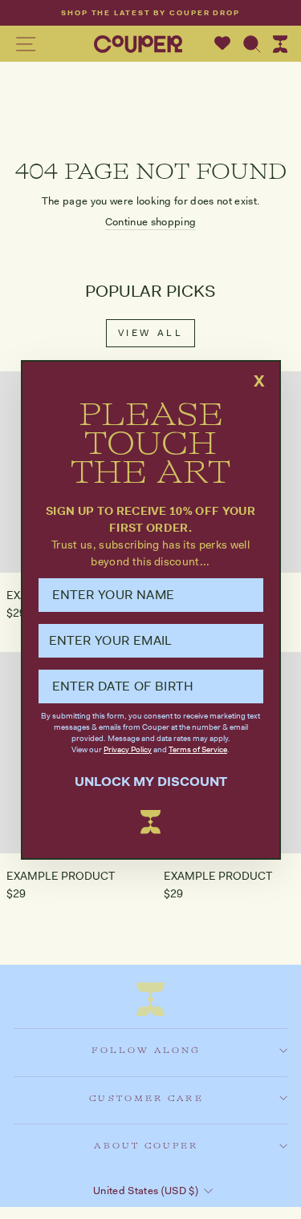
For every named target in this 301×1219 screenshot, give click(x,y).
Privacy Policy (128, 749)
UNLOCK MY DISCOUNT (151, 781)
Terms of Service (198, 749)
